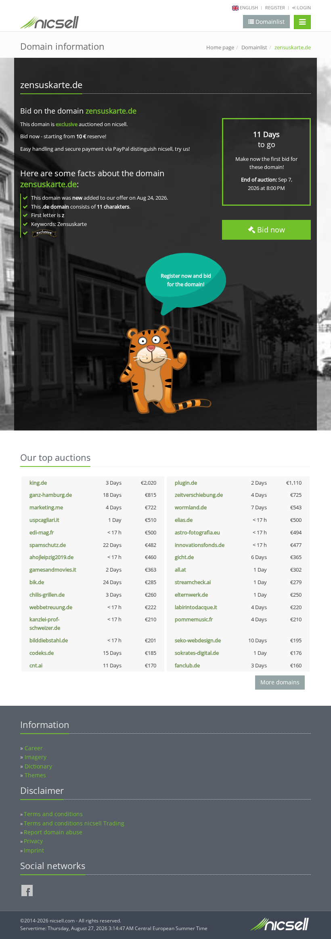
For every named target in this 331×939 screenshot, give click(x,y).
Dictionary (38, 766)
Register (275, 7)
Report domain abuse (53, 832)
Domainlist (254, 47)
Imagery (35, 757)
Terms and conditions (53, 814)
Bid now (270, 229)
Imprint (34, 850)
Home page (220, 47)
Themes (35, 775)
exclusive (67, 124)
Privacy (33, 841)
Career (34, 748)
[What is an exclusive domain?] (44, 232)
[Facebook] (27, 890)
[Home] (49, 24)
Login (303, 7)
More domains (280, 682)
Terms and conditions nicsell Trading (74, 823)
